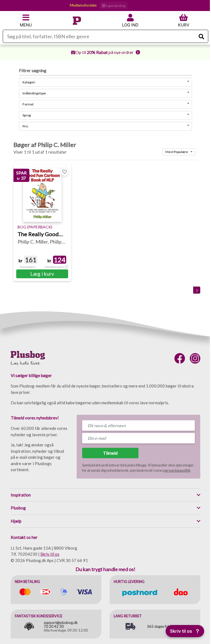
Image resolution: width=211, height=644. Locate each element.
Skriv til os (49, 554)
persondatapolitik (177, 470)
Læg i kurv (42, 274)
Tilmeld (110, 452)
